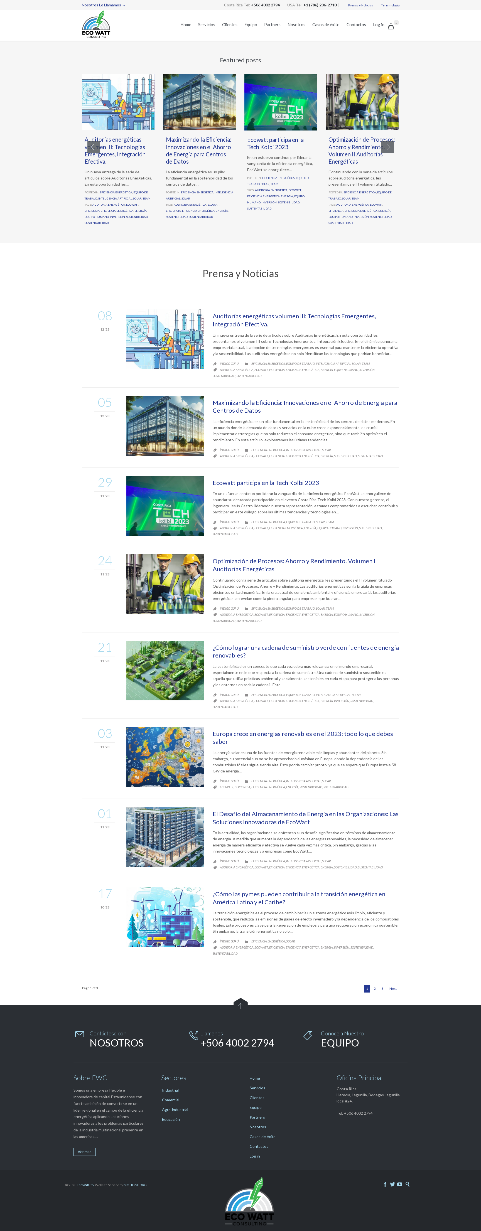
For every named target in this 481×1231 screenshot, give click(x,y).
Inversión (117, 216)
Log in (255, 1156)
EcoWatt (132, 204)
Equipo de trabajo (300, 363)
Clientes (257, 1097)
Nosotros (258, 1126)
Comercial (170, 1099)
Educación (171, 1119)
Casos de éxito (263, 1136)
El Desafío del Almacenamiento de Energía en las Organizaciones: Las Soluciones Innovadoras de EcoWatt (306, 818)
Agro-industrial (175, 1109)
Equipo (256, 1107)
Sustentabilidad (97, 223)
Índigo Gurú (229, 363)
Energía (140, 210)
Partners (257, 1117)
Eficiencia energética (116, 192)
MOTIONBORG (135, 1185)
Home (255, 1078)
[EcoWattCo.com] (100, 25)
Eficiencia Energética (117, 210)
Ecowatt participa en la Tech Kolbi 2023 (266, 482)
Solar (137, 198)
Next (393, 988)
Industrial (170, 1090)
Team (147, 198)
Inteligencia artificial (115, 198)
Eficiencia (92, 210)
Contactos (259, 1146)
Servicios (257, 1087)
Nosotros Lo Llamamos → (104, 5)
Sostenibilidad (137, 216)
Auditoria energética (108, 204)
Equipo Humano (97, 216)
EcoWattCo (85, 1185)
